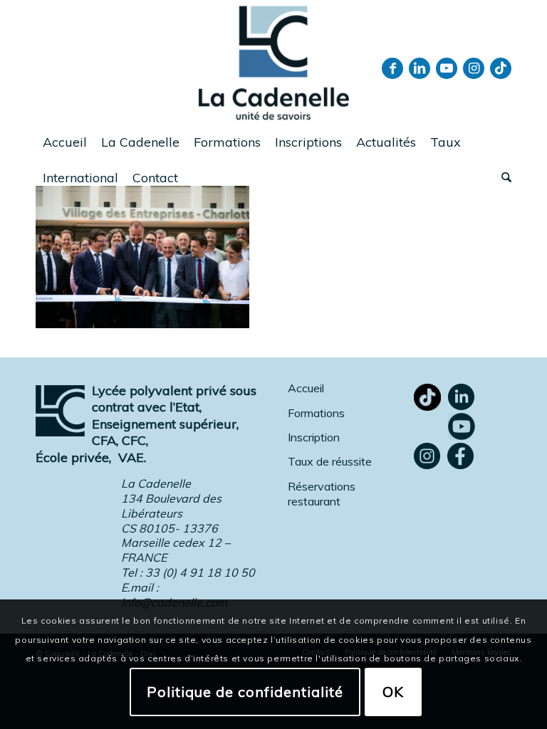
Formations (316, 413)
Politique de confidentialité (245, 692)
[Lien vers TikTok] (500, 68)
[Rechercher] (502, 178)
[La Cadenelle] (274, 62)
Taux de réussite (330, 461)
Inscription (314, 437)
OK (393, 692)
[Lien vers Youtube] (446, 68)
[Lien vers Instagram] (473, 68)
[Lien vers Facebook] (392, 68)
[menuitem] (65, 142)
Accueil (306, 388)
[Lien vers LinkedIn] (419, 68)
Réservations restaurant (321, 493)
